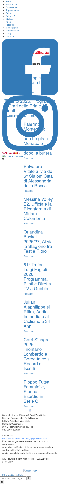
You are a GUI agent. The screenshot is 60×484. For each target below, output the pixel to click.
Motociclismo (12, 27)
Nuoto (8, 21)
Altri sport (10, 36)
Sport (8, 1)
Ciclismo (10, 18)
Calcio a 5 (10, 16)
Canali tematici (12, 7)
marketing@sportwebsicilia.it (34, 438)
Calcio (9, 13)
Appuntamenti (12, 10)
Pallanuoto (11, 24)
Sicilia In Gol (11, 4)
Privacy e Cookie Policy (13, 475)
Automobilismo (12, 30)
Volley (8, 33)
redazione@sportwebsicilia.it (27, 435)
